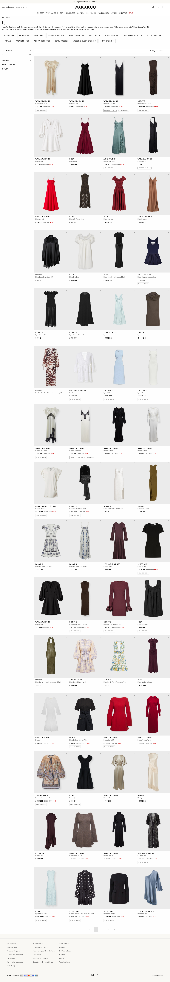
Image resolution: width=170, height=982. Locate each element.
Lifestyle (123, 13)
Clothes (80, 13)
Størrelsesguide (12, 966)
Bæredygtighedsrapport (15, 962)
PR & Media (11, 958)
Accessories (103, 13)
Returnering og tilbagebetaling (44, 951)
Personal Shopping (13, 951)
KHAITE (62, 958)
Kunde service (38, 944)
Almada (62, 947)
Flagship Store (12, 947)
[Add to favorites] (66, 58)
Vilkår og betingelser (40, 958)
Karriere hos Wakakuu (15, 955)
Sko (87, 13)
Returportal (37, 955)
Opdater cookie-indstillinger (43, 962)
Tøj (3, 18)
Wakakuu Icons (52, 13)
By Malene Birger (65, 951)
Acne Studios (64, 944)
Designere (70, 13)
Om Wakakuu (12, 944)
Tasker (93, 13)
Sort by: (153, 51)
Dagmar (62, 955)
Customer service (21, 7)
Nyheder (40, 13)
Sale (131, 13)
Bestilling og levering (40, 947)
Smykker (114, 13)
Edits (62, 13)
